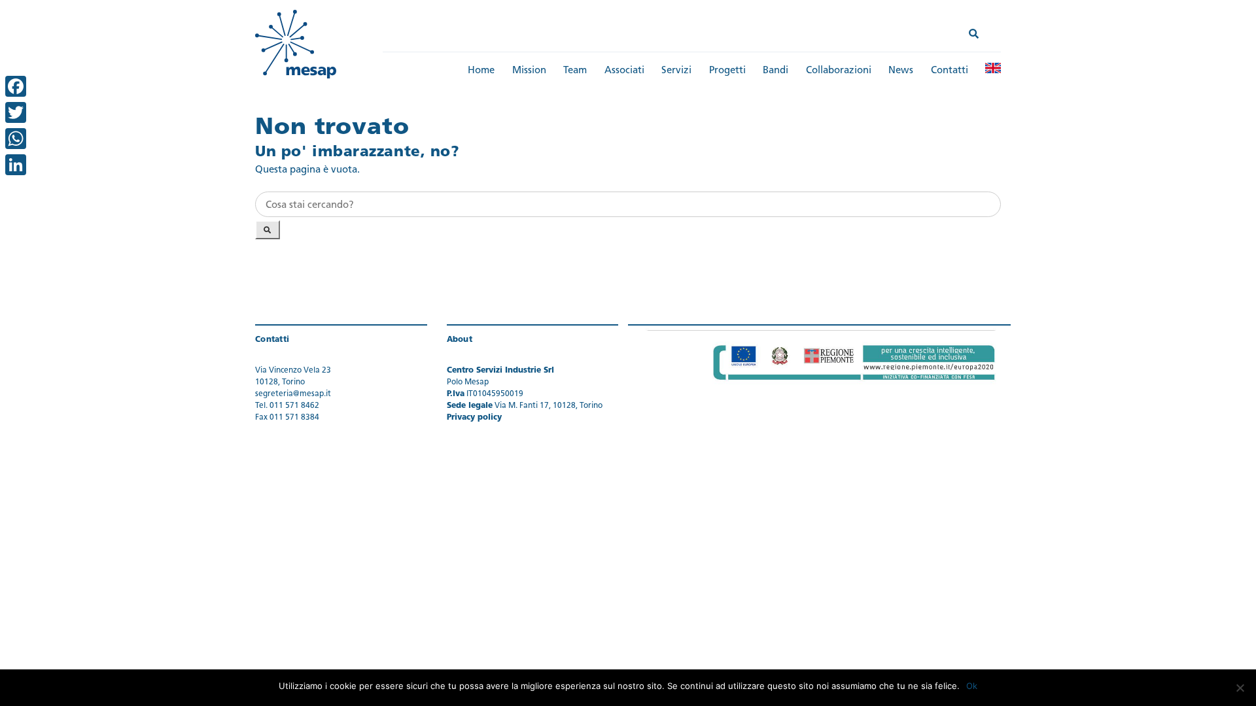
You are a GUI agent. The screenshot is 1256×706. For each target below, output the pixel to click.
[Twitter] (16, 112)
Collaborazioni (838, 71)
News (900, 71)
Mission (529, 71)
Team (575, 71)
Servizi (676, 71)
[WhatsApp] (16, 139)
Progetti (727, 71)
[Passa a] (993, 68)
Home (481, 71)
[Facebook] (16, 86)
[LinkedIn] (16, 165)
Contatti (949, 71)
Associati (624, 71)
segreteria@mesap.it (293, 394)
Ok (971, 686)
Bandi (775, 71)
